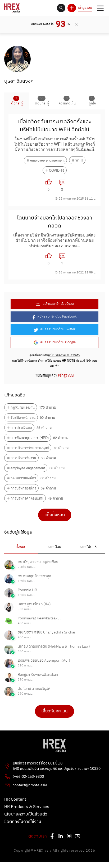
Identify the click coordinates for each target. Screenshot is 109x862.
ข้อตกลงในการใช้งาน (42, 360)
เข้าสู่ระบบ (85, 8)
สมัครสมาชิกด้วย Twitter (57, 329)
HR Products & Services (26, 807)
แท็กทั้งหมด (54, 514)
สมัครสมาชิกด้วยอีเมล (58, 304)
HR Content (15, 799)
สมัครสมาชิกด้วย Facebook (57, 316)
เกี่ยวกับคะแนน (54, 711)
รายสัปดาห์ (88, 547)
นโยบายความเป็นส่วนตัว (64, 355)
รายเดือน (54, 547)
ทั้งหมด (21, 547)
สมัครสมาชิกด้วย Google (58, 342)
